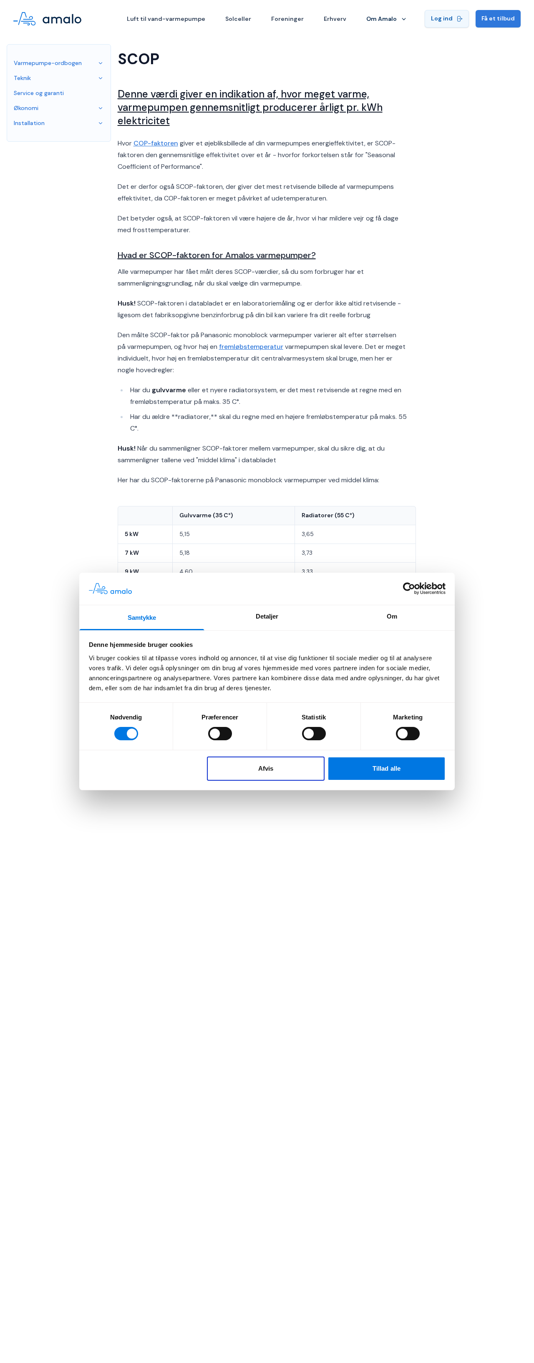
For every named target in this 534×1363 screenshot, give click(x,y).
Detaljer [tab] (267, 616)
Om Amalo (381, 19)
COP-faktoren (156, 143)
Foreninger (287, 19)
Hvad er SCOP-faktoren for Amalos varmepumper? (217, 255)
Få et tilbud (498, 18)
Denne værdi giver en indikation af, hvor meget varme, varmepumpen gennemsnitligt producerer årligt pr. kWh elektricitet (250, 107)
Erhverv (335, 19)
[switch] (220, 733)
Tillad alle (386, 768)
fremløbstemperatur (251, 346)
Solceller (238, 19)
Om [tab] (392, 616)
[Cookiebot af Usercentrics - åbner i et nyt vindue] (409, 588)
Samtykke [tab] (142, 617)
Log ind (442, 18)
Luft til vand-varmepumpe (166, 19)
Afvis (266, 768)
